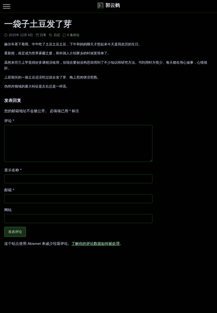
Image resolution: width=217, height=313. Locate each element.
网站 (8, 210)
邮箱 (9, 190)
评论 (9, 121)
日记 (57, 35)
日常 (43, 35)
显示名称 (12, 170)
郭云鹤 (113, 5)
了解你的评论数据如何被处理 (95, 243)
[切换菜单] (6, 6)
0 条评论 (73, 35)
